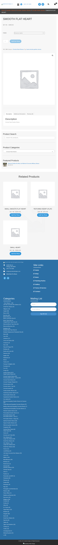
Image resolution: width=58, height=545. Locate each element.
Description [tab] (9, 114)
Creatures (5, 342)
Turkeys (5, 526)
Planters (5, 490)
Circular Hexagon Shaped (9, 382)
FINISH (4, 33)
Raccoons (5, 497)
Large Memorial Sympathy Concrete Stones (13, 404)
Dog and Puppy (7, 347)
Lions (4, 455)
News (37, 277)
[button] (52, 55)
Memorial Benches (7, 326)
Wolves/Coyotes (7, 533)
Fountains (5, 366)
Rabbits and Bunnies (8, 495)
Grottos (5, 503)
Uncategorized (6, 530)
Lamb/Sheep (6, 451)
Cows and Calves (7, 340)
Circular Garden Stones (24, 10)
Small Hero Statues (8, 306)
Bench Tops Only (7, 320)
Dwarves (5, 353)
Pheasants (5, 484)
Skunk (4, 515)
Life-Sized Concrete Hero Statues (11, 453)
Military (5, 457)
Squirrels (5, 520)
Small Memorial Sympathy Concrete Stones (13, 408)
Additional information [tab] (19, 114)
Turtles (5, 528)
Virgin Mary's (6, 509)
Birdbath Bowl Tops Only (9, 329)
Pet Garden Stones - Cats (9, 416)
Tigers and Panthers (8, 524)
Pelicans (5, 480)
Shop (37, 273)
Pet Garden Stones (8, 415)
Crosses (5, 501)
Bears (4, 313)
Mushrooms (6, 463)
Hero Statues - (6, 443)
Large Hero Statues (8, 438)
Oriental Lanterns (7, 467)
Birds (4, 334)
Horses (5, 448)
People (5, 482)
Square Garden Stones (8, 422)
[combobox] (29, 151)
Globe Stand (6, 430)
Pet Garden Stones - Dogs (9, 418)
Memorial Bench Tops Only (9, 324)
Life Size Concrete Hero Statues (11, 304)
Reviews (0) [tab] (30, 114)
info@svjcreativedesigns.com (13, 271)
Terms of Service (40, 288)
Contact (37, 291)
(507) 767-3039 (27, 4)
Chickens (5, 338)
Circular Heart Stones (38, 10)
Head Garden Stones (8, 394)
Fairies (5, 361)
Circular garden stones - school (10, 377)
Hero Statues (6, 437)
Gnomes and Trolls (7, 435)
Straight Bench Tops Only (9, 322)
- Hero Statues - (7, 303)
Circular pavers (7, 384)
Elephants (5, 357)
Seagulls (5, 513)
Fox (4, 368)
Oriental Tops (6, 469)
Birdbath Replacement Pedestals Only (12, 332)
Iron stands (6, 399)
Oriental (5, 466)
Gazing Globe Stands (8, 429)
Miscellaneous (6, 459)
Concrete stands (7, 388)
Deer (4, 344)
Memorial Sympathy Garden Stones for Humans (14, 401)
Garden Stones (10, 10)
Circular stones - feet (8, 386)
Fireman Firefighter (8, 364)
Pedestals (5, 478)
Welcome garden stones (9, 425)
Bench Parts (6, 316)
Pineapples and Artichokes (9, 488)
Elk (4, 359)
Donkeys (5, 349)
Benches (5, 315)
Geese (5, 433)
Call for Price (15, 41)
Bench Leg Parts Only (8, 318)
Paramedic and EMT (8, 476)
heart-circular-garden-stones (33, 49)
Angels (5, 311)
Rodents (5, 511)
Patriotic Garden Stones (9, 410)
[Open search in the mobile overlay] (29, 137)
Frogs (4, 370)
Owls (4, 471)
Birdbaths (5, 328)
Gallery (37, 284)
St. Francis (6, 507)
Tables (4, 522)
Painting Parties (40, 281)
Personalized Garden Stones (10, 412)
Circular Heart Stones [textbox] (28, 151)
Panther (5, 473)
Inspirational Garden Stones (10, 397)
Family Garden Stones (8, 390)
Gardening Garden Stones (9, 392)
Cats (4, 336)
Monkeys (5, 461)
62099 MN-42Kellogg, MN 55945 (11, 266)
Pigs (4, 486)
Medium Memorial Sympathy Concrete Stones (14, 406)
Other (4, 505)
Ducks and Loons (7, 351)
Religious (5, 499)
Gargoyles (5, 427)
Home (3, 10)
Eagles (5, 355)
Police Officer (6, 493)
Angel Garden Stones (8, 374)
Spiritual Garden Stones (9, 420)
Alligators (5, 308)
